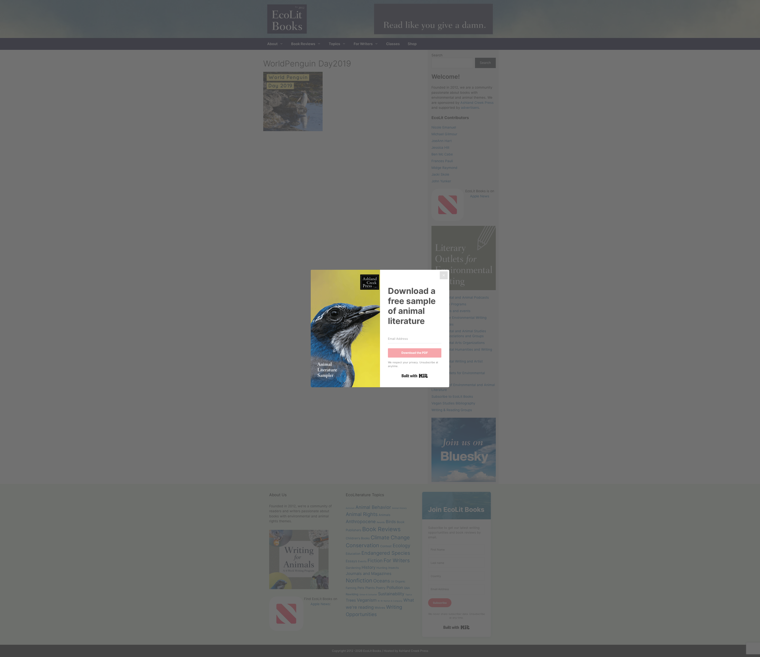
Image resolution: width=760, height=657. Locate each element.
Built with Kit (415, 375)
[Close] (444, 275)
